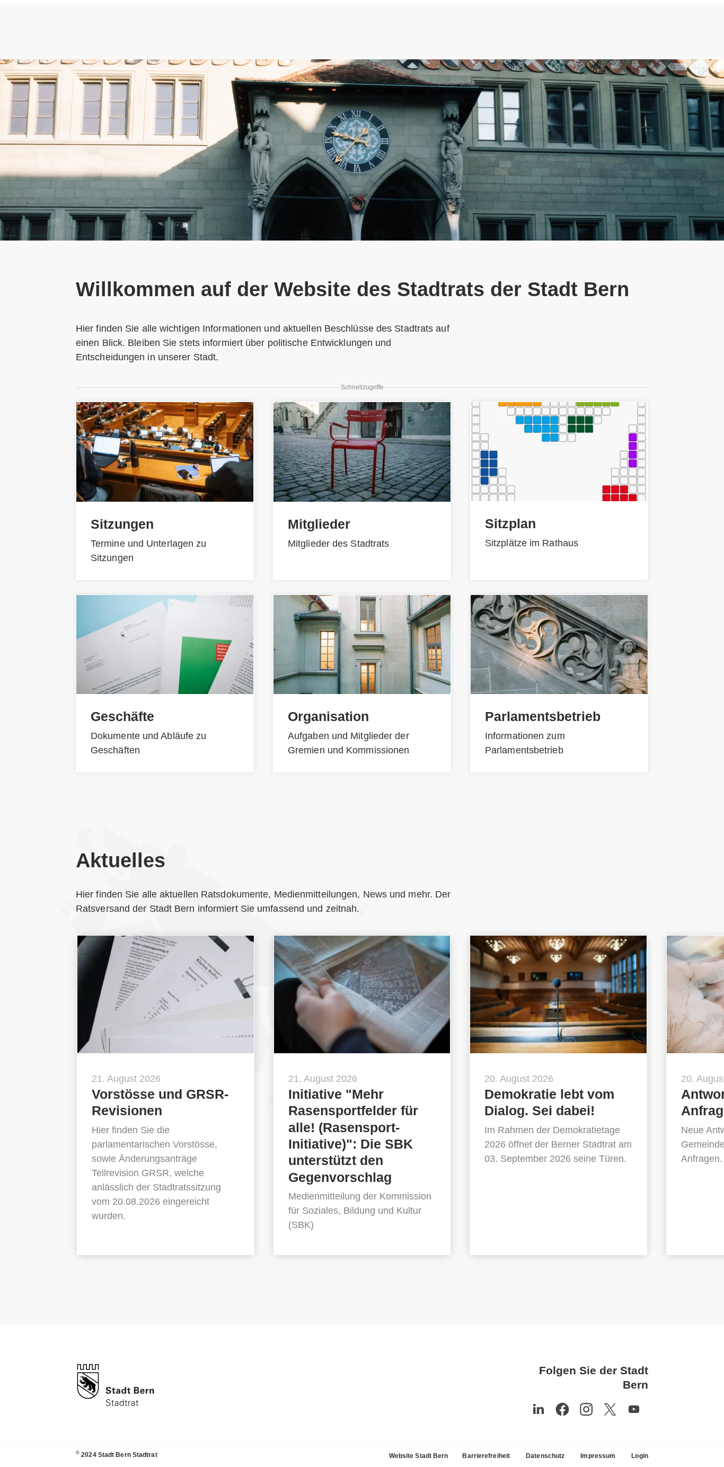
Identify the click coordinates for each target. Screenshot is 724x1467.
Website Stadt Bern (418, 1456)
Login (639, 1456)
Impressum (597, 1456)
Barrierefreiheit (486, 1456)
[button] (633, 1409)
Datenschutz (545, 1456)
